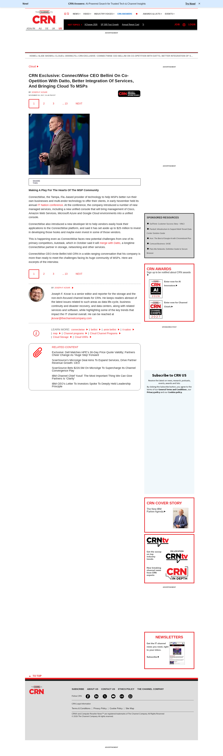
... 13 (65, 103)
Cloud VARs (82, 337)
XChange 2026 (90, 24)
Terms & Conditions (81, 708)
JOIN (177, 24)
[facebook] (87, 696)
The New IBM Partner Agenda (155, 510)
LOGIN (191, 24)
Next (79, 103)
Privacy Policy (100, 708)
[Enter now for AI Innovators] (157, 297)
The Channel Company (150, 689)
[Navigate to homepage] (44, 23)
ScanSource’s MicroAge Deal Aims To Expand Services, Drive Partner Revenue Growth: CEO (94, 361)
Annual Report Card (130, 24)
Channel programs (74, 333)
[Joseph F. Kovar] (36, 300)
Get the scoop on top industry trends (154, 555)
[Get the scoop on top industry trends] (177, 557)
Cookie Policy (116, 708)
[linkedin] (96, 696)
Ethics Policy (126, 689)
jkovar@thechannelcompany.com (71, 318)
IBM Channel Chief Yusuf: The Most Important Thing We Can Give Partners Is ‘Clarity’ (92, 377)
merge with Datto (110, 243)
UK (53, 28)
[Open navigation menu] (66, 14)
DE (46, 28)
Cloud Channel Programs (104, 333)
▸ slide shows (44, 56)
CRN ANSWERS (124, 14)
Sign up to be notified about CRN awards (169, 272)
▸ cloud (58, 56)
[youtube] (113, 696)
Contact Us (108, 689)
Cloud (32, 66)
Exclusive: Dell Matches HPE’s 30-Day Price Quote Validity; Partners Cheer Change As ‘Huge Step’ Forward (93, 354)
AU (40, 28)
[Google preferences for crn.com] (129, 93)
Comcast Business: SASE (160, 244)
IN (34, 28)
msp (55, 333)
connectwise (78, 329)
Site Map (130, 708)
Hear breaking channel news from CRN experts (154, 571)
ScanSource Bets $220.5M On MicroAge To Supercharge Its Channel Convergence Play (94, 369)
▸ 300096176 (69, 56)
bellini (94, 329)
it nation (127, 329)
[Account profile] (184, 24)
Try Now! (190, 3)
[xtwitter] (104, 696)
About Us (92, 689)
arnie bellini (110, 329)
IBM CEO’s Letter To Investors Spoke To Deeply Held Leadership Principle (91, 385)
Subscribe (152, 657)
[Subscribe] (177, 664)
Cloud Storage (61, 337)
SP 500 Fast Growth (110, 24)
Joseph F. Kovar (39, 92)
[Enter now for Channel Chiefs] (157, 317)
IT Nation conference (50, 205)
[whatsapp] (130, 696)
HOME (33, 56)
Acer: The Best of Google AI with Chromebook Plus (170, 238)
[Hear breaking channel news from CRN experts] (177, 573)
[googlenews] (121, 696)
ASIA (29, 28)
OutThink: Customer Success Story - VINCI (167, 224)
